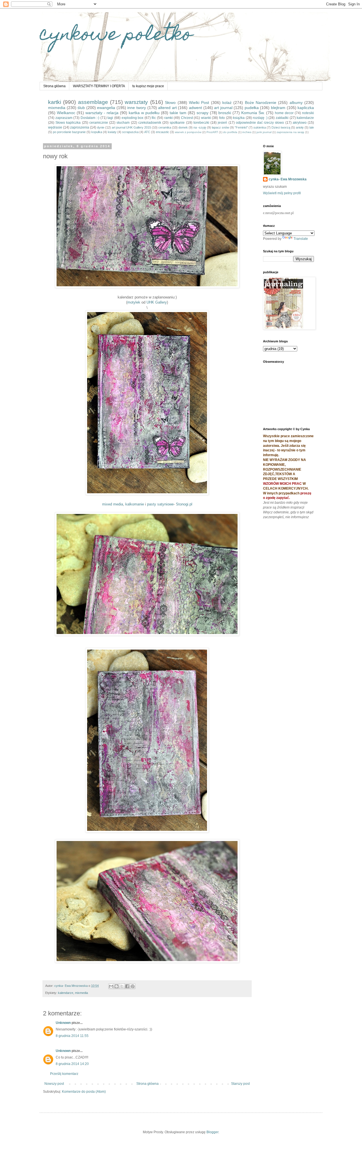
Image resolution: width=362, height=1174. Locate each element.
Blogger (212, 1132)
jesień (222, 123)
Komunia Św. (253, 112)
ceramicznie (98, 123)
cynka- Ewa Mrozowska (288, 179)
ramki (168, 118)
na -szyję (199, 127)
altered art (167, 107)
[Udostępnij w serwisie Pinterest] (132, 986)
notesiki (308, 113)
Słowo (170, 102)
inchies (246, 132)
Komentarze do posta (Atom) (84, 1092)
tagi (110, 118)
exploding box (133, 118)
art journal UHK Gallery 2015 (131, 127)
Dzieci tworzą (281, 127)
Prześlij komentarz (64, 1074)
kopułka (96, 132)
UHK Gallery (156, 302)
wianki (206, 118)
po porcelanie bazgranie (69, 132)
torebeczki (201, 123)
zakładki (282, 118)
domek (183, 127)
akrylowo (300, 123)
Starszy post (240, 1084)
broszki (224, 112)
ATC (147, 132)
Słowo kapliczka (68, 123)
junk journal (264, 132)
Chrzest (187, 118)
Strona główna (54, 86)
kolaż (227, 102)
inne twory (136, 107)
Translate (301, 239)
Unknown (63, 1023)
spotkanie (177, 123)
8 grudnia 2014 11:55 (72, 1036)
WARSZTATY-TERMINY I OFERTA (99, 86)
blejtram (278, 107)
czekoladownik (149, 123)
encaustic (162, 132)
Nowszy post (54, 1084)
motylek (133, 302)
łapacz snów (220, 127)
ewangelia (106, 107)
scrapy (202, 112)
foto (222, 118)
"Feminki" (241, 127)
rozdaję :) (260, 118)
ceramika (164, 127)
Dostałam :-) (90, 118)
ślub (81, 107)
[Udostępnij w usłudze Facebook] (127, 986)
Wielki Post (199, 102)
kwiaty (112, 132)
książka (239, 118)
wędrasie (55, 127)
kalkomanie (134, 504)
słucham (123, 123)
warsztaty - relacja (101, 112)
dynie (100, 127)
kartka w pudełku (144, 112)
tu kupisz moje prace (148, 86)
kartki (54, 102)
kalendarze (305, 118)
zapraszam (63, 118)
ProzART (212, 132)
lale (311, 127)
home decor (284, 113)
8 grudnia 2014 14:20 (72, 1064)
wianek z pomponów (188, 132)
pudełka (252, 107)
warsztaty (136, 102)
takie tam (178, 112)
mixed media (112, 504)
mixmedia (56, 107)
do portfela (230, 132)
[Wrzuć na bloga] (116, 986)
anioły (300, 127)
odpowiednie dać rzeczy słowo (260, 123)
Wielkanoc (66, 112)
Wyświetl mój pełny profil (282, 193)
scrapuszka (130, 132)
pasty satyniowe (160, 504)
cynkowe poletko (116, 36)
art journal (223, 107)
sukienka (259, 127)
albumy (296, 102)
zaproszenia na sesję (290, 132)
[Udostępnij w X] (122, 986)
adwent (195, 107)
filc (154, 118)
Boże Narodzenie (260, 102)
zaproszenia (79, 127)
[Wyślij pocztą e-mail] (111, 986)
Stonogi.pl (184, 504)
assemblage (93, 102)
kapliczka (306, 107)
